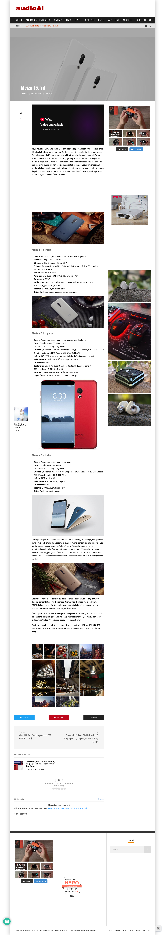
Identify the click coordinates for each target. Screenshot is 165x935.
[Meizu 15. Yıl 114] (92, 659)
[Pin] (21, 118)
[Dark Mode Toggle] (158, 928)
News (68, 20)
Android (127, 20)
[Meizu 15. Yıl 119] (67, 695)
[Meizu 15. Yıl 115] (43, 677)
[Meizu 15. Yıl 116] (67, 677)
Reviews (58, 20)
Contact (141, 20)
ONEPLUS (117, 930)
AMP (110, 20)
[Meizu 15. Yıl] (68, 228)
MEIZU (25, 94)
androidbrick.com (72, 886)
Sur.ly (77, 891)
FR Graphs (89, 20)
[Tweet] (21, 113)
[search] (147, 849)
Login (101, 799)
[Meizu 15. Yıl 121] (43, 706)
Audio (19, 20)
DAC (100, 20)
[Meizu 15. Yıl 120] (92, 695)
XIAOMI (110, 930)
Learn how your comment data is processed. (67, 808)
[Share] (21, 108)
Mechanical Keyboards (38, 20)
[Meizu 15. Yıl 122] (67, 706)
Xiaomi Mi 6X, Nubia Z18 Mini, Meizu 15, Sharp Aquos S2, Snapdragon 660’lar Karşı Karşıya (40, 763)
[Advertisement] (107, 7)
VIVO (144, 930)
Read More (19, 430)
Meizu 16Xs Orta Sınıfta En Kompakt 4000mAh (20, 426)
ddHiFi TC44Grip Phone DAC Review (39, 26)
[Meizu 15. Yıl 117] (92, 677)
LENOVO (131, 930)
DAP (117, 20)
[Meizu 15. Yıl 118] (43, 695)
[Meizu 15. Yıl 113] (67, 659)
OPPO (124, 930)
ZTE (149, 930)
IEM (76, 20)
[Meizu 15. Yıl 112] (43, 659)
